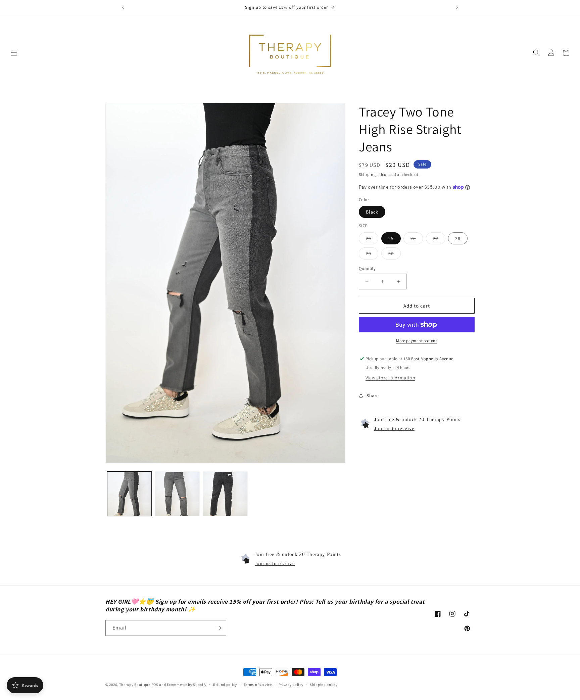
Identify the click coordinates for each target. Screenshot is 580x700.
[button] (14, 52)
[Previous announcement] (122, 7)
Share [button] (373, 395)
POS (154, 684)
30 (394, 254)
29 (372, 254)
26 (416, 239)
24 (372, 239)
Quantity (367, 268)
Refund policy (225, 684)
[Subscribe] (218, 628)
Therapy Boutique (134, 684)
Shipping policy (324, 684)
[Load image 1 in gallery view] (129, 493)
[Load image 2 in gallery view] (177, 493)
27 (439, 239)
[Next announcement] (457, 7)
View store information (390, 377)
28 (458, 238)
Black (372, 212)
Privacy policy (291, 684)
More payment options (416, 340)
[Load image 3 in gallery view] (225, 493)
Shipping (367, 174)
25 (391, 238)
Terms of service (258, 684)
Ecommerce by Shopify (186, 684)
